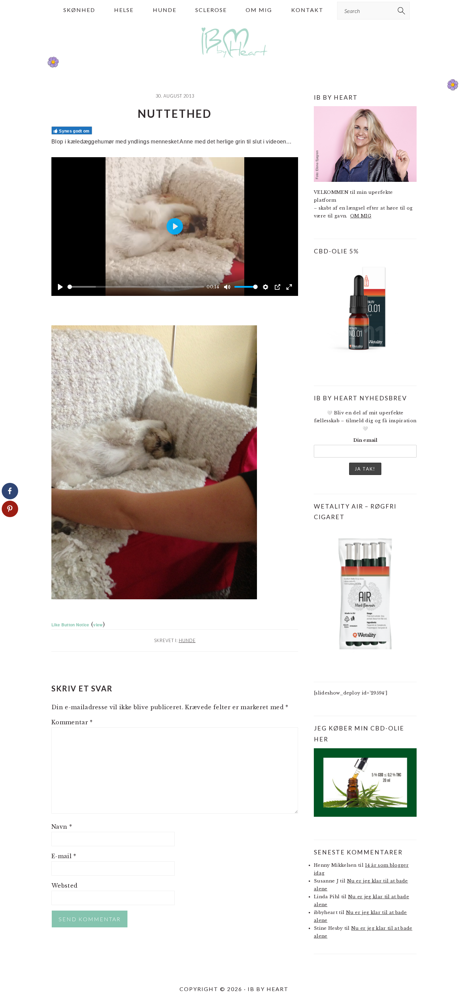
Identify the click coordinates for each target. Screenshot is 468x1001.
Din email (365, 440)
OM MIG (360, 215)
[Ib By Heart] (234, 61)
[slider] (135, 287)
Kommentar (72, 722)
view (97, 625)
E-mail (63, 856)
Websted (64, 885)
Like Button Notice (70, 625)
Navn (61, 826)
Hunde (187, 640)
